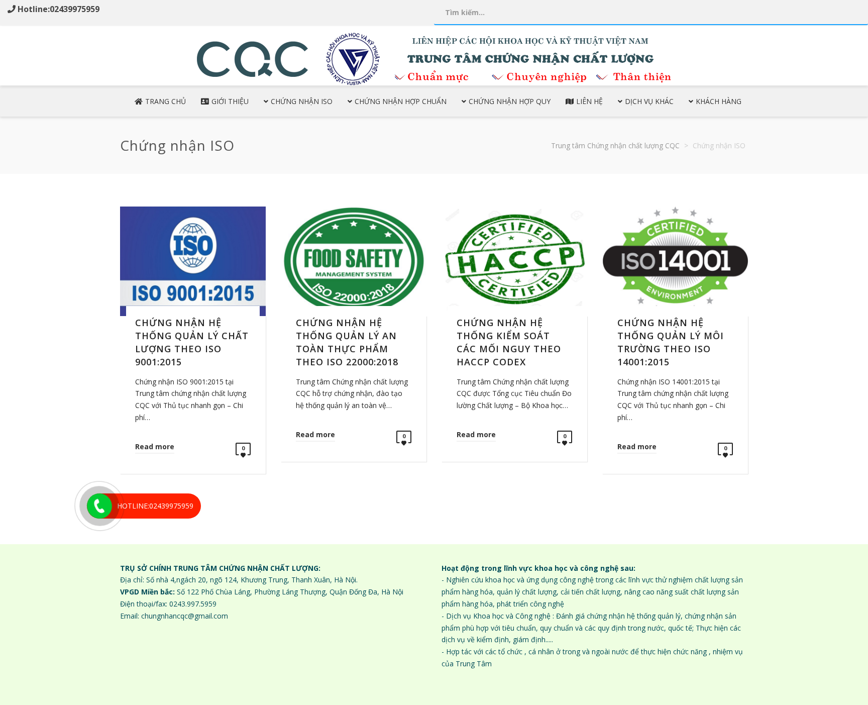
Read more (154, 446)
